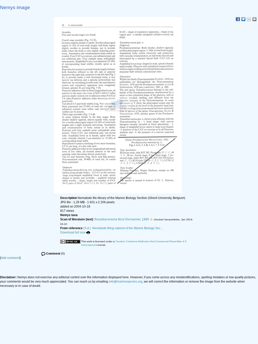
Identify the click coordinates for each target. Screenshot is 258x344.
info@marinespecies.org (125, 281)
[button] (151, 219)
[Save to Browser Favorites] (249, 19)
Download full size (72, 232)
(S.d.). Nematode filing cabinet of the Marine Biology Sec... (123, 228)
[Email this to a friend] (254, 19)
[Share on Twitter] (243, 19)
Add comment (10, 258)
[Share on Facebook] (238, 19)
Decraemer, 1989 (121, 219)
